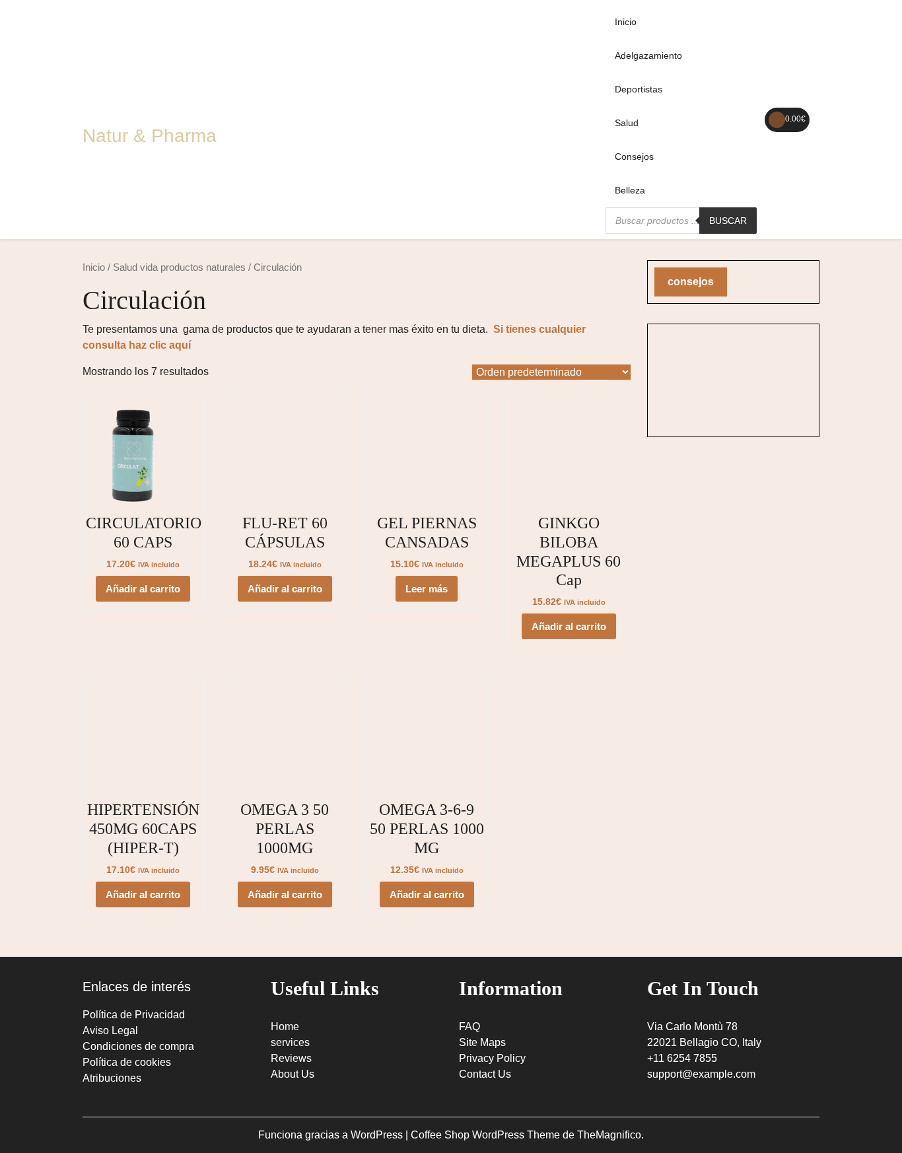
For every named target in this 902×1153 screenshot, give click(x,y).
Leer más (426, 588)
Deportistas (638, 89)
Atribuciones (112, 1078)
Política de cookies (127, 1062)
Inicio (626, 22)
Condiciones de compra (138, 1046)
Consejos (634, 156)
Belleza (630, 190)
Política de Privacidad (134, 1014)
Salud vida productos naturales (179, 267)
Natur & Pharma (150, 135)
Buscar (728, 220)
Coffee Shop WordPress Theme (487, 1134)
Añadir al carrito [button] (143, 588)
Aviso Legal (110, 1030)
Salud (627, 123)
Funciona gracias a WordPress (331, 1134)
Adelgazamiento (648, 55)
